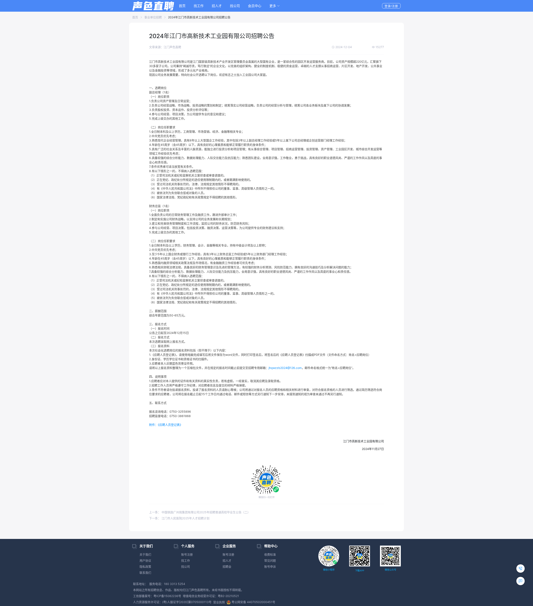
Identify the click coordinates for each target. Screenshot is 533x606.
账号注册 (187, 554)
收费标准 (270, 554)
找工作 (199, 6)
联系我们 (145, 572)
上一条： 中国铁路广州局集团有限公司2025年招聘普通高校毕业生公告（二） (199, 512)
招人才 (217, 6)
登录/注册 (391, 6)
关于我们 (145, 554)
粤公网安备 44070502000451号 (253, 602)
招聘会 (227, 566)
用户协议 (145, 560)
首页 (182, 6)
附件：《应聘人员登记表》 (166, 424)
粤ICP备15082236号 (167, 596)
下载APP (359, 570)
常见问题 (270, 560)
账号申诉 (270, 566)
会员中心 (254, 6)
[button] (274, 5)
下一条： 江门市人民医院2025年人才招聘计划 (179, 518)
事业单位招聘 (153, 17)
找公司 (235, 6)
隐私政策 (145, 566)
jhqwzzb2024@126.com (285, 368)
